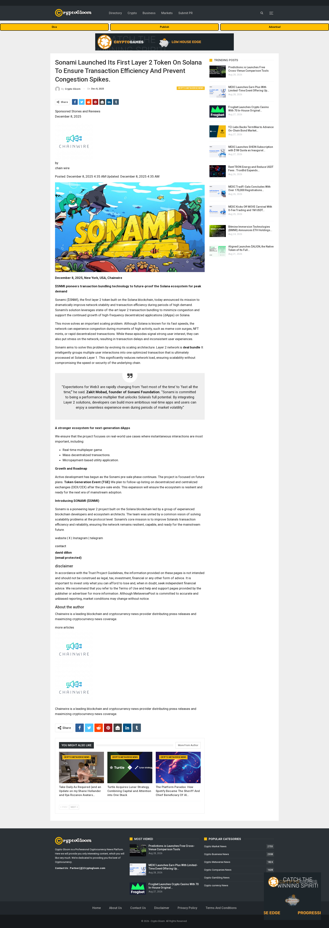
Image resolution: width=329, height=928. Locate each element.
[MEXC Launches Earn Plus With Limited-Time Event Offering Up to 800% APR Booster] (217, 91)
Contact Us (138, 908)
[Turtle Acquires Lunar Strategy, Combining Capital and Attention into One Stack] (129, 767)
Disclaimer (161, 908)
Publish (164, 27)
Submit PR (185, 13)
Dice (54, 27)
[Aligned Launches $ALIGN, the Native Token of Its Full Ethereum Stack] (217, 251)
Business (149, 13)
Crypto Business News (216, 854)
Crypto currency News (216, 885)
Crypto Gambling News (216, 877)
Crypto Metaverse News (191, 88)
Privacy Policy (187, 908)
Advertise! (275, 27)
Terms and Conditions (221, 908)
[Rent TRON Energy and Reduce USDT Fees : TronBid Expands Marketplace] (217, 171)
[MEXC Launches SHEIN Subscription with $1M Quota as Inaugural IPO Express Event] (217, 151)
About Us (115, 908)
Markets (167, 13)
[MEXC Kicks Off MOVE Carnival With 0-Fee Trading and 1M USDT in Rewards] (217, 211)
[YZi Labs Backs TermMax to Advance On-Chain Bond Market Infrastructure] (217, 131)
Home (96, 908)
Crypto (132, 13)
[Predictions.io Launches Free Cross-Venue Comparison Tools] (217, 72)
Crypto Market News (215, 846)
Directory (115, 13)
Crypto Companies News (217, 869)
